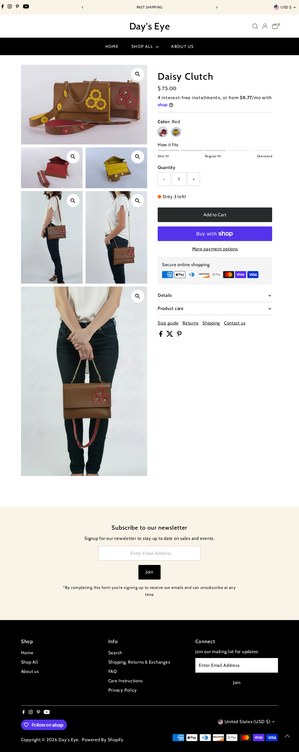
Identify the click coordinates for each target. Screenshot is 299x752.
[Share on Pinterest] (179, 335)
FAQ (112, 671)
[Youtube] (26, 7)
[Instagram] (9, 7)
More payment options (215, 249)
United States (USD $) (248, 721)
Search (115, 652)
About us (182, 46)
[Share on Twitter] (170, 335)
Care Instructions (125, 680)
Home (112, 46)
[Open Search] (255, 26)
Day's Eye (149, 26)
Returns (190, 323)
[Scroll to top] (287, 736)
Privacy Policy (122, 690)
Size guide (168, 323)
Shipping (211, 323)
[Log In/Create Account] (264, 26)
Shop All (142, 46)
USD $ (286, 7)
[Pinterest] (17, 7)
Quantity (166, 167)
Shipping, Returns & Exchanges (139, 662)
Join (149, 572)
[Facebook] (2, 7)
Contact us (235, 323)
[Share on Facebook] (161, 335)
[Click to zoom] (137, 74)
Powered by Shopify (103, 739)
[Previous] (82, 7)
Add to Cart (215, 214)
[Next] (216, 7)
